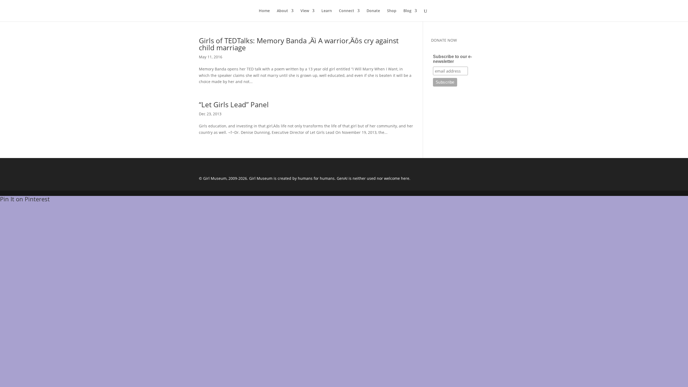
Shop (391, 11)
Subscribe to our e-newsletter (452, 59)
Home (264, 11)
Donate (373, 11)
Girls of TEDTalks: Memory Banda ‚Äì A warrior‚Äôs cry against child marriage (299, 44)
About (282, 11)
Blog (407, 11)
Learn (326, 11)
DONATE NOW (444, 40)
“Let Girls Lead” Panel (234, 104)
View (304, 11)
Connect (346, 11)
